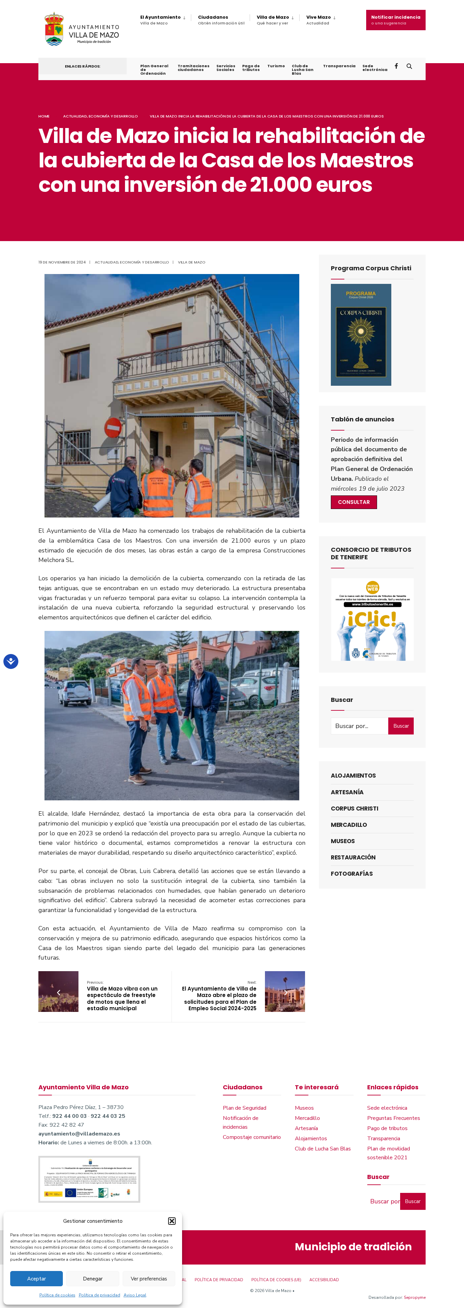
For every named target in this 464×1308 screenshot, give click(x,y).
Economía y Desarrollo (113, 116)
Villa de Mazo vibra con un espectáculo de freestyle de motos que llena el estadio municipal (122, 996)
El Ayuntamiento (160, 20)
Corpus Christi (354, 808)
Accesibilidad (324, 1280)
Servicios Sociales (225, 67)
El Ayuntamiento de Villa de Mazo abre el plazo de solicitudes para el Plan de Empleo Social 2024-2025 (219, 996)
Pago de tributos (251, 67)
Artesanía (347, 792)
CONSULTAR (354, 502)
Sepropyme (415, 1297)
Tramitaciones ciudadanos (194, 67)
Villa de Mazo (273, 20)
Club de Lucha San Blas (303, 69)
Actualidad (75, 116)
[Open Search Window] (409, 66)
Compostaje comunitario (252, 1137)
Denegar (93, 1278)
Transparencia (339, 66)
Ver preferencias (149, 1278)
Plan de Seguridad (244, 1108)
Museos (343, 841)
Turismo (276, 66)
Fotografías (352, 874)
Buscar (401, 726)
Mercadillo (349, 825)
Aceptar (36, 1278)
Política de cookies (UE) (276, 1280)
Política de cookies (57, 1295)
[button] (171, 1221)
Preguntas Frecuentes (393, 1118)
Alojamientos (353, 775)
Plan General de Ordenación (154, 69)
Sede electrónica (375, 67)
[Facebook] (397, 66)
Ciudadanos (221, 20)
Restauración (353, 857)
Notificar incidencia (396, 20)
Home (44, 116)
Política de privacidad (99, 1295)
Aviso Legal (135, 1295)
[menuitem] (165, 20)
